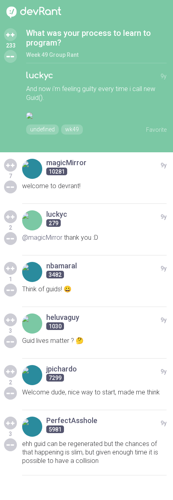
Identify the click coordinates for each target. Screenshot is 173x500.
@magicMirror (42, 237)
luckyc (39, 75)
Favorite (156, 130)
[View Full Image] (96, 115)
